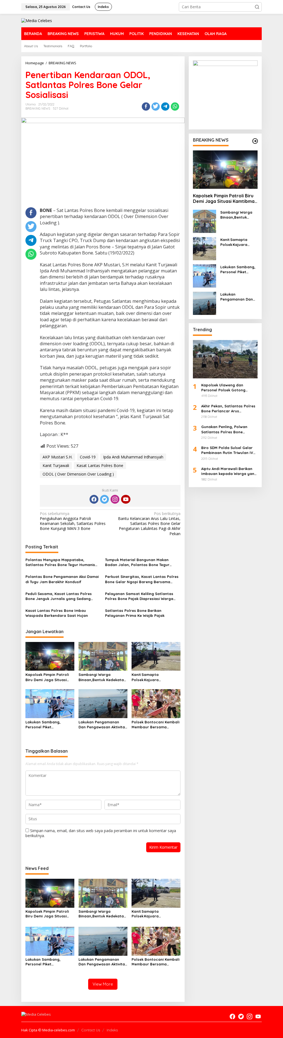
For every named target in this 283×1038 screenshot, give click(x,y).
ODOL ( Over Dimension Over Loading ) (78, 474)
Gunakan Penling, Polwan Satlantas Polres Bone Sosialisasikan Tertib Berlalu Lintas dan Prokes (227, 429)
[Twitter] (104, 499)
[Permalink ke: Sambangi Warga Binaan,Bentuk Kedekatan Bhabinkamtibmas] (102, 655)
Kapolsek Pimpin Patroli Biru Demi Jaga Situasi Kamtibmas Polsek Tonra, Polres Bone (48, 677)
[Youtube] (125, 499)
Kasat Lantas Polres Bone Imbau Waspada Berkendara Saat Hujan (56, 613)
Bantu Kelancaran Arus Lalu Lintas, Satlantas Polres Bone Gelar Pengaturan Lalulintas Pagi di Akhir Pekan (149, 523)
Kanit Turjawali (56, 465)
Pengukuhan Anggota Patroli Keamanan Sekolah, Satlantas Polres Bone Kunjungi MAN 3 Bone (73, 521)
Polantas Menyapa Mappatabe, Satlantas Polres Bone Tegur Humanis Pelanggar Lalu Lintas (60, 562)
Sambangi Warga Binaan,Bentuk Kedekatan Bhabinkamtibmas (102, 677)
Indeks (112, 1030)
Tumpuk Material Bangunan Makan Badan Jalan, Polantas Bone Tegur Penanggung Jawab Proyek (137, 562)
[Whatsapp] (175, 106)
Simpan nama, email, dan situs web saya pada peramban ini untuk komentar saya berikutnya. (100, 833)
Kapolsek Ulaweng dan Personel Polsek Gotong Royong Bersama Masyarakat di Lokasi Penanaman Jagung (229, 387)
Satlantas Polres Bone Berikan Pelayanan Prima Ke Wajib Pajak (134, 613)
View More (103, 984)
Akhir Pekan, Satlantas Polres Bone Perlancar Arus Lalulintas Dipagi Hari (228, 408)
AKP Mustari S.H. (57, 457)
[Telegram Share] (165, 106)
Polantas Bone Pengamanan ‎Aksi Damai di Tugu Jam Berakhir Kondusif (62, 579)
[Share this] (146, 106)
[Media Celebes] (36, 20)
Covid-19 (88, 457)
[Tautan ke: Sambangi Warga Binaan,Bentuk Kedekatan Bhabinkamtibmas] (204, 221)
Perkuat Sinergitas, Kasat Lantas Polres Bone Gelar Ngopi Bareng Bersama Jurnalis (142, 579)
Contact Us (90, 1030)
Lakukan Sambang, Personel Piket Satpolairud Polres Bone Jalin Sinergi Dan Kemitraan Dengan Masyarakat (48, 724)
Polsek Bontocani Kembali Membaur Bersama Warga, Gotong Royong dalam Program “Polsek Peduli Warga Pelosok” (155, 724)
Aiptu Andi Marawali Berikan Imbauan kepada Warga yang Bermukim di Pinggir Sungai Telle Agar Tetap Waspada (229, 471)
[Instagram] (115, 499)
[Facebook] (94, 499)
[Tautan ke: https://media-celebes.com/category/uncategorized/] (255, 141)
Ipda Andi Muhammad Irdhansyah (133, 457)
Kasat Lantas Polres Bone (100, 465)
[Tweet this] (155, 106)
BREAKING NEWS (37, 108)
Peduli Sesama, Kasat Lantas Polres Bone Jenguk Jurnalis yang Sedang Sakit (58, 596)
